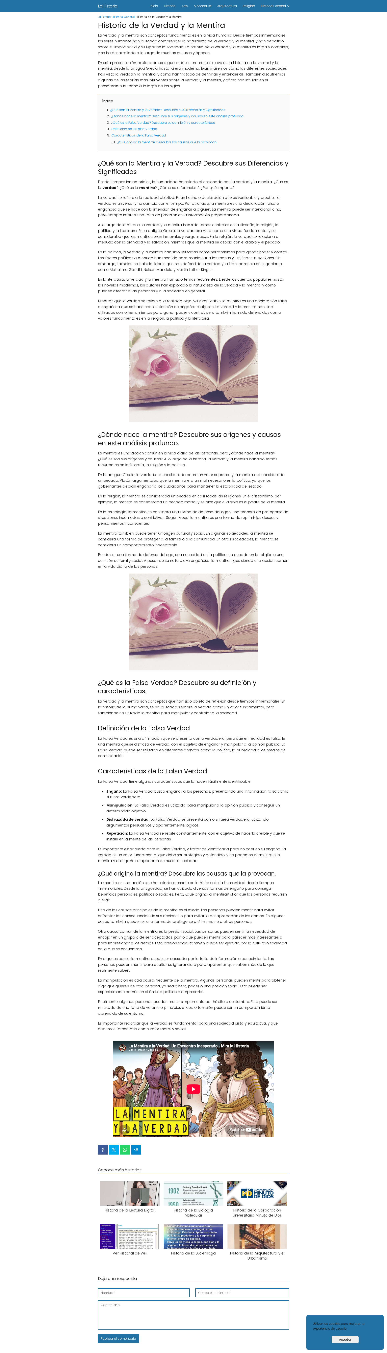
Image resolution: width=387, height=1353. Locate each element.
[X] (114, 1150)
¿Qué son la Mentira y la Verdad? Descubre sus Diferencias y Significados (167, 110)
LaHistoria (108, 6)
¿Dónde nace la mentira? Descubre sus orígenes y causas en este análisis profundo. (177, 116)
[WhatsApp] (125, 1150)
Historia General (273, 6)
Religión (249, 6)
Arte (185, 6)
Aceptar (345, 1339)
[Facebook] (103, 1150)
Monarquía (202, 6)
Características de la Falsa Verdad (138, 135)
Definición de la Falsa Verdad (134, 129)
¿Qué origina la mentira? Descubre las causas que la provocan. (167, 142)
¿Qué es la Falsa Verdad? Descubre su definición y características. (163, 122)
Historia (170, 6)
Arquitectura (227, 6)
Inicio (154, 6)
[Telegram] (136, 1150)
